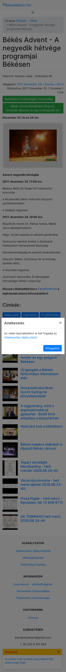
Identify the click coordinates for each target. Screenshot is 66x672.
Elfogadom (53, 348)
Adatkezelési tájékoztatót (20, 337)
